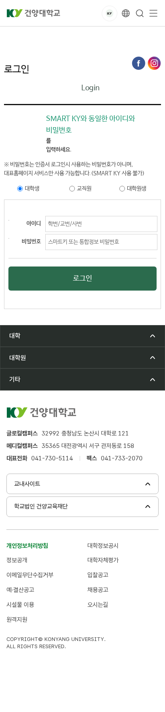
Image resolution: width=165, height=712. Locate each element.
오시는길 (97, 604)
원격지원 (16, 619)
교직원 (84, 188)
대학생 (32, 188)
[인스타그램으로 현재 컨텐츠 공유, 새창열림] (154, 63)
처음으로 (13, 36)
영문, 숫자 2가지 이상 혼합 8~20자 (8, 238)
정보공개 (16, 560)
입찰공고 (97, 575)
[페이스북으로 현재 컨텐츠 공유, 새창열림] (138, 63)
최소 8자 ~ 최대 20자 (8, 220)
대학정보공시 (103, 545)
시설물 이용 (20, 604)
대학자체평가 (103, 560)
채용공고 (97, 590)
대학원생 (136, 188)
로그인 (86, 36)
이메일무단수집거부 (29, 575)
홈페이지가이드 (51, 36)
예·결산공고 (20, 590)
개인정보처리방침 (27, 545)
